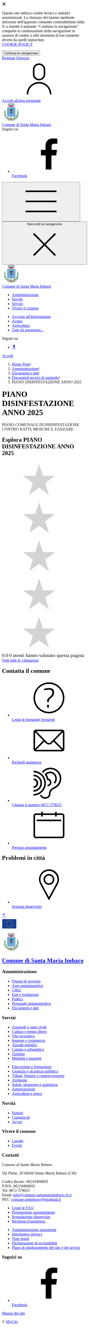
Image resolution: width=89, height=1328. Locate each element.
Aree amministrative (27, 986)
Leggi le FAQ (23, 1208)
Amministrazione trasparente (34, 1230)
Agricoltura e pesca (27, 1093)
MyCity (12, 1322)
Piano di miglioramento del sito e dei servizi (46, 1247)
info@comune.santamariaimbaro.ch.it (42, 1195)
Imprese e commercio (28, 1040)
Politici (17, 999)
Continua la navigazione (21, 53)
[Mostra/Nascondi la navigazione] (41, 201)
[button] (25, 295)
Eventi (17, 1145)
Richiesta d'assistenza (28, 1221)
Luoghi (17, 1141)
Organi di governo (26, 981)
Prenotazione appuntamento (33, 1212)
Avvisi (17, 1122)
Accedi (7, 356)
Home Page (21, 364)
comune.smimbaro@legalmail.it (36, 1199)
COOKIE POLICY (17, 44)
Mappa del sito (13, 1313)
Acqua (17, 321)
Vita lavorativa (23, 1036)
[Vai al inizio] (4, 915)
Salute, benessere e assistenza (35, 1084)
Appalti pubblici (24, 1045)
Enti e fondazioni (25, 994)
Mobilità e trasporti (26, 1058)
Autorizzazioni (23, 1089)
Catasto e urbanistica (28, 1049)
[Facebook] (14, 347)
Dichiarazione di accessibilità (34, 1243)
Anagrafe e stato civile (29, 1027)
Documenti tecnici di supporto (35, 377)
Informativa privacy (27, 1234)
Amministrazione (25, 369)
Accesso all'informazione (31, 316)
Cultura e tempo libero (29, 1031)
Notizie (17, 1113)
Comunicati (21, 1117)
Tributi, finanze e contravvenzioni (38, 1076)
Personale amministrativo (31, 1003)
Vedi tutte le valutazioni (20, 660)
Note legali (20, 1238)
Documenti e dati (25, 373)
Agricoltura (21, 325)
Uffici (16, 990)
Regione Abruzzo (15, 58)
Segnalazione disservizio (31, 1217)
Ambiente (19, 1080)
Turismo (18, 1054)
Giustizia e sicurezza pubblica (35, 1071)
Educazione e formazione (31, 1067)
